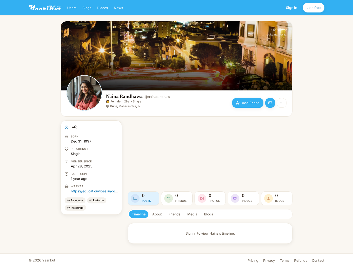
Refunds (300, 260)
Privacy (269, 260)
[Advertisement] (210, 154)
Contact (318, 260)
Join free (314, 8)
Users (72, 8)
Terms (284, 260)
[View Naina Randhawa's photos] (84, 93)
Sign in (291, 8)
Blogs (86, 8)
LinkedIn (98, 200)
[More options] (281, 103)
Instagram (77, 207)
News (118, 8)
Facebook (77, 200)
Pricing (253, 260)
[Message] (270, 103)
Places (102, 8)
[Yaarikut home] (45, 8)
